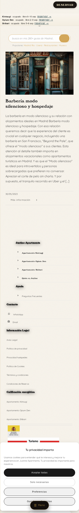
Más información (20, 199)
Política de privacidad (17, 348)
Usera (39, 45)
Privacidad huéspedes (17, 357)
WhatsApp (18, 314)
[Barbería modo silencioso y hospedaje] (39, 73)
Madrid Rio (29, 45)
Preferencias (39, 491)
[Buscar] (64, 38)
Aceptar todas (39, 472)
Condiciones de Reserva (18, 384)
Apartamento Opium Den (34, 261)
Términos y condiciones (17, 375)
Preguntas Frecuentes (32, 296)
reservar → (44, 16)
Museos (63, 45)
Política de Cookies (15, 366)
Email (15, 322)
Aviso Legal (12, 340)
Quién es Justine (30, 278)
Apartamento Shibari (32, 270)
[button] (70, 450)
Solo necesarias (39, 482)
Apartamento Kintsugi (32, 253)
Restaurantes (50, 45)
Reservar (65, 5)
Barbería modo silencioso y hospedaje (29, 103)
